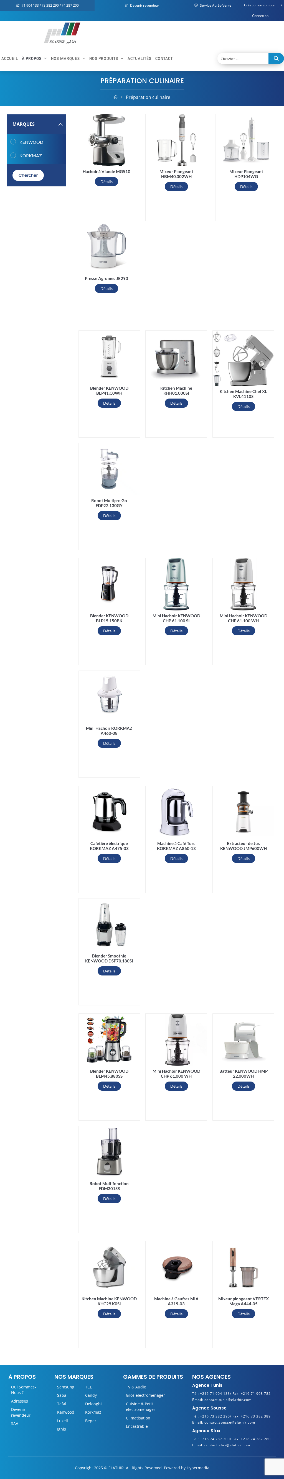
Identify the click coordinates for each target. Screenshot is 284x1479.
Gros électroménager (145, 1395)
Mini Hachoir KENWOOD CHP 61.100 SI (176, 618)
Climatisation (138, 1418)
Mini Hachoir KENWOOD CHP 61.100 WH (243, 618)
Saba (61, 1395)
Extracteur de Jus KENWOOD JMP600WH (243, 846)
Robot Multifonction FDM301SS (109, 1186)
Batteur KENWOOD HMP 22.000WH (243, 1074)
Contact (164, 59)
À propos (32, 59)
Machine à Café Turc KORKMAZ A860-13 (176, 846)
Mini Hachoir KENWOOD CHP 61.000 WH (176, 1074)
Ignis (61, 1429)
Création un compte (259, 5)
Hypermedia (198, 1467)
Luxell (62, 1420)
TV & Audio (136, 1387)
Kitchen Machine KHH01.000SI (176, 391)
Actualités (139, 59)
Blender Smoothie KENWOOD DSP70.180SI (109, 958)
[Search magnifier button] (276, 58)
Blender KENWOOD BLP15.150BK (109, 618)
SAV (14, 1423)
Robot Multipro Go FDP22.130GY (109, 503)
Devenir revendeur (144, 5)
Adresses (19, 1401)
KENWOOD (31, 142)
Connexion (260, 15)
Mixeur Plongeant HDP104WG (246, 174)
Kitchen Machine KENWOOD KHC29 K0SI (109, 1301)
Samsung (65, 1387)
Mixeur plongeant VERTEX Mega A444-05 (243, 1301)
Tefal (61, 1403)
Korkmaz (93, 1412)
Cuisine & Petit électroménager (140, 1406)
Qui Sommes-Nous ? (23, 1389)
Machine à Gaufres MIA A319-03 (176, 1301)
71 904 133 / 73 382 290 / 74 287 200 (50, 5)
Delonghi (93, 1403)
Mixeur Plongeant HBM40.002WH (176, 174)
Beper (90, 1420)
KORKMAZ (30, 155)
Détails (106, 181)
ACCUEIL (9, 59)
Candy (91, 1395)
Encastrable (137, 1426)
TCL (88, 1387)
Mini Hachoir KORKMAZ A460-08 (109, 731)
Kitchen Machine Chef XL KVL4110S (243, 394)
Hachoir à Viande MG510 (106, 171)
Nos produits (104, 59)
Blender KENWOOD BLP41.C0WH (109, 391)
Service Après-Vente (215, 5)
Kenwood (65, 1412)
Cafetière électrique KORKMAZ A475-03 (109, 846)
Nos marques (66, 59)
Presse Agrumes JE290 (106, 278)
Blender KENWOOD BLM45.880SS (109, 1074)
